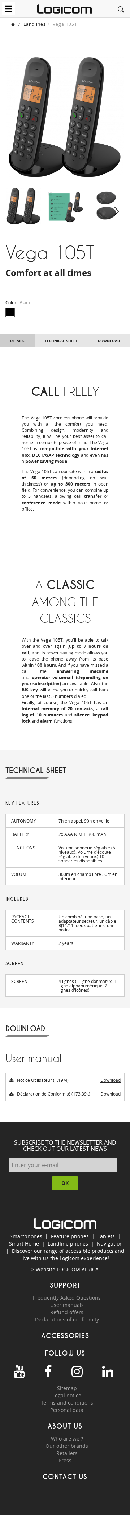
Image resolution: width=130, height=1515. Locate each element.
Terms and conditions (67, 1402)
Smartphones (26, 1236)
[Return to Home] (13, 24)
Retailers (67, 1453)
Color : (17, 303)
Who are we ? (67, 1438)
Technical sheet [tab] (61, 340)
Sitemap (67, 1388)
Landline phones (68, 1243)
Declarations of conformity (67, 1319)
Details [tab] (17, 340)
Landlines (34, 24)
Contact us (65, 1477)
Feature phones (70, 1236)
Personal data (66, 1409)
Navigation (110, 1243)
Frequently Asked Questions (67, 1297)
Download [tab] (109, 340)
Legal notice (66, 1395)
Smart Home (24, 1243)
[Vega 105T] (23, 205)
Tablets (106, 1236)
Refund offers (66, 1312)
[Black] (10, 312)
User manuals (67, 1304)
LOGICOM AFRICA (78, 1269)
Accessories (65, 1336)
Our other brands (67, 1445)
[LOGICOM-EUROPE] (64, 9)
